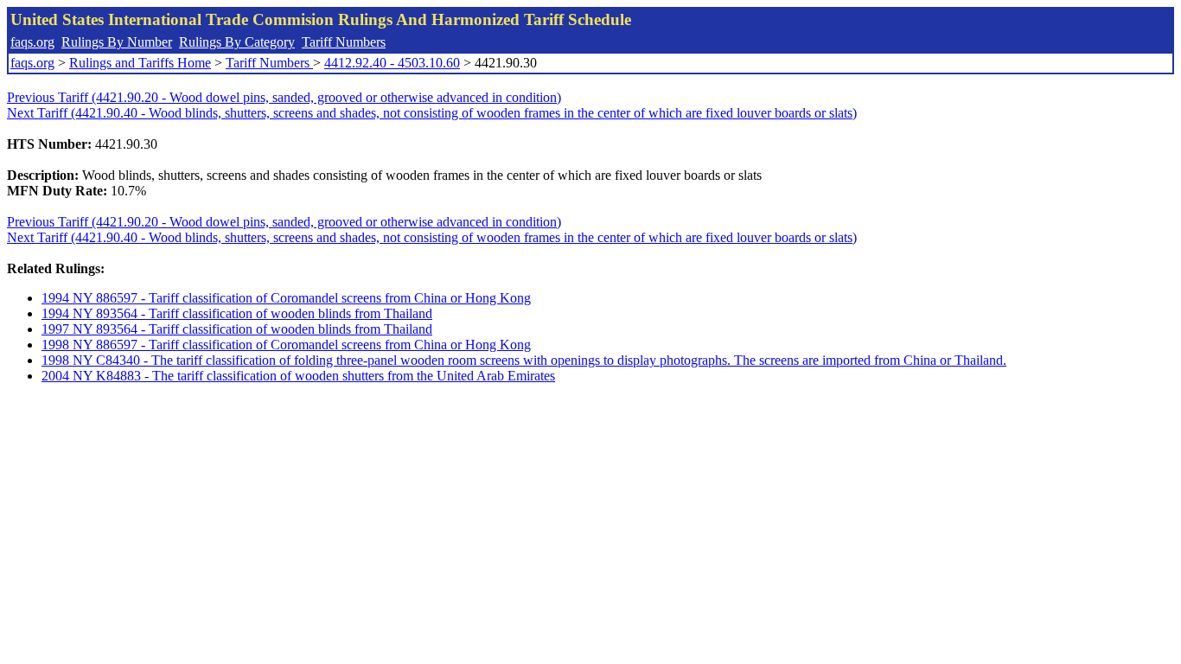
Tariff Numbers (344, 42)
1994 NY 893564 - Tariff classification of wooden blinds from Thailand (236, 313)
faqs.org (32, 42)
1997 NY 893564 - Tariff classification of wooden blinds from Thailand (236, 329)
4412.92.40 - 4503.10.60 (392, 62)
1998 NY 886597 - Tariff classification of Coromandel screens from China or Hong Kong (286, 344)
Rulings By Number (116, 42)
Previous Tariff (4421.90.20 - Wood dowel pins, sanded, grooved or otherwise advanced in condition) (284, 97)
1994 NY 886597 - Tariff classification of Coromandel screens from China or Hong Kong (286, 297)
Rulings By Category (237, 42)
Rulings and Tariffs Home (140, 62)
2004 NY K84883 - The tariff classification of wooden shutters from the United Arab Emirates (298, 375)
